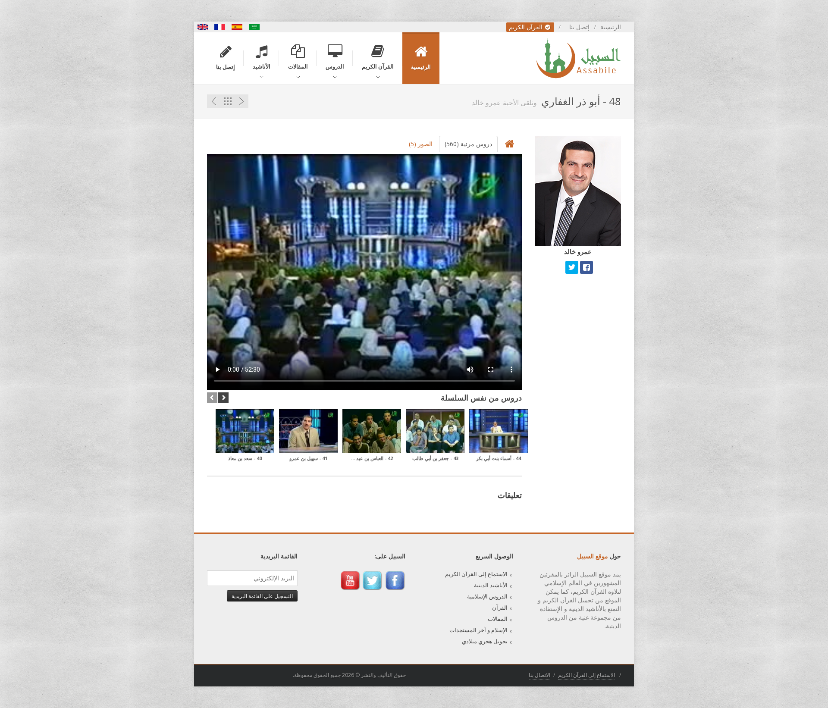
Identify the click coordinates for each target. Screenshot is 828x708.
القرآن (500, 607)
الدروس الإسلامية (487, 596)
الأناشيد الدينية (491, 585)
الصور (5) (421, 144)
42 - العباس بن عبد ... (372, 458)
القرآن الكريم (526, 27)
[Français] (220, 27)
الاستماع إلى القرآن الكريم (476, 574)
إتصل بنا (579, 27)
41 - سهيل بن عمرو (308, 458)
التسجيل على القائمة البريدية (262, 595)
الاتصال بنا (539, 675)
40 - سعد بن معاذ (245, 458)
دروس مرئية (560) (468, 144)
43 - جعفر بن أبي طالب (435, 458)
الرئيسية (610, 27)
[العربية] (254, 27)
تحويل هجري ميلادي (485, 641)
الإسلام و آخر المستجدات (478, 630)
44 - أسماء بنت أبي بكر (498, 458)
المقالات (498, 619)
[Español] (237, 27)
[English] (202, 27)
